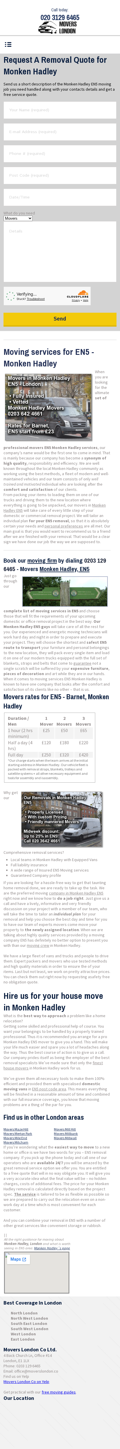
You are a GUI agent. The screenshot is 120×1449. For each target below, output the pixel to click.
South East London (29, 1323)
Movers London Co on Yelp (26, 1381)
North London (24, 1313)
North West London (29, 1318)
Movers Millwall (65, 1138)
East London (23, 1339)
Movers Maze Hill (15, 1129)
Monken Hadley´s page (52, 1248)
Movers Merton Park (17, 1133)
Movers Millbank (66, 1133)
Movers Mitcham (15, 1142)
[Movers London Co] (59, 28)
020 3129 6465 (59, 17)
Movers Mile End (15, 1138)
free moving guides (59, 1392)
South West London (29, 1328)
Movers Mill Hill (65, 1129)
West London (23, 1334)
